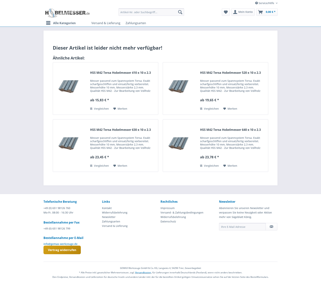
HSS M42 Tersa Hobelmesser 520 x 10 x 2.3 (230, 73)
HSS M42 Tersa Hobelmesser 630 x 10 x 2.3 (120, 130)
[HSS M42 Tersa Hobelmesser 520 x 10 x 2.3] (180, 88)
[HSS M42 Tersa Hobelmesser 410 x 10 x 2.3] (70, 88)
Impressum (167, 208)
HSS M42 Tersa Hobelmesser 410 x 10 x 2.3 (120, 73)
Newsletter (109, 217)
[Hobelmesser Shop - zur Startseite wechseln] (67, 13)
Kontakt (107, 208)
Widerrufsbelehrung (114, 212)
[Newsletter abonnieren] (271, 226)
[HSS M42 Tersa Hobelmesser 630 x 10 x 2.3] (70, 145)
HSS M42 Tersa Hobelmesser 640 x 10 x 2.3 (230, 130)
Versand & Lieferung (115, 226)
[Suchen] (180, 12)
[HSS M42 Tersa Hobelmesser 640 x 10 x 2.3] (180, 145)
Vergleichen (101, 108)
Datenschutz (168, 221)
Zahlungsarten (111, 221)
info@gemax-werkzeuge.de (60, 244)
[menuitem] (151, 12)
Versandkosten (143, 272)
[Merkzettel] (226, 12)
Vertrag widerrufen (62, 250)
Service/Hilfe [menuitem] (266, 3)
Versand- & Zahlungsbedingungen (181, 212)
